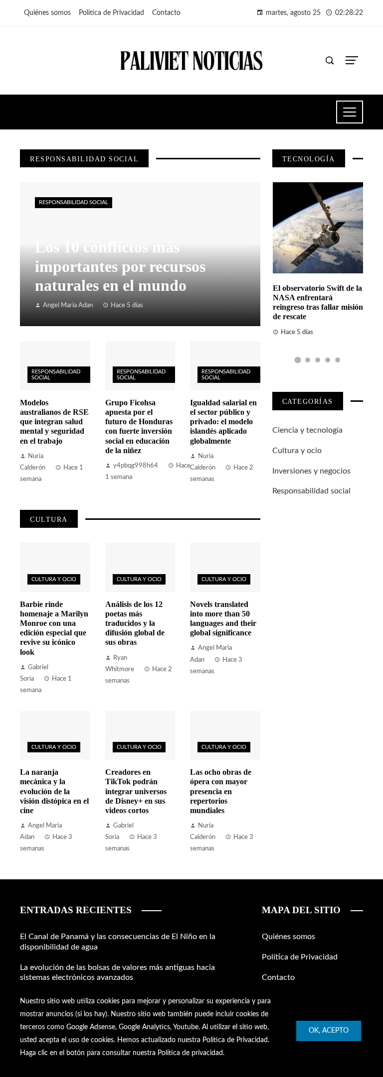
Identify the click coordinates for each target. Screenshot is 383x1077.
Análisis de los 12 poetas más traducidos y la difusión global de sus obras (135, 623)
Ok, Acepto (329, 1030)
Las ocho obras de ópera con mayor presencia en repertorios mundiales (220, 791)
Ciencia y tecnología (307, 430)
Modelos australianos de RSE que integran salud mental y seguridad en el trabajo (54, 421)
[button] (297, 360)
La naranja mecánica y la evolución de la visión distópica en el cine (54, 791)
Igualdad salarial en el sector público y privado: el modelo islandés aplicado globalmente (223, 421)
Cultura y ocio (53, 579)
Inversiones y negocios (311, 471)
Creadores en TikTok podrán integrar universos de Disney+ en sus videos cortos (136, 791)
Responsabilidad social (73, 202)
